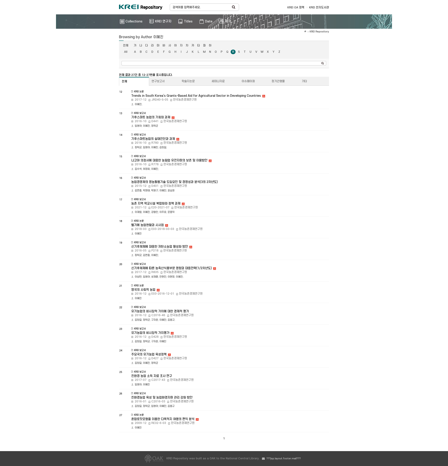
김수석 (138, 169)
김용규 (171, 319)
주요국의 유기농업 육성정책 (149, 354)
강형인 (154, 212)
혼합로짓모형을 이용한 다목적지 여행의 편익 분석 (162, 419)
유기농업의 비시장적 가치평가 (150, 333)
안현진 (162, 276)
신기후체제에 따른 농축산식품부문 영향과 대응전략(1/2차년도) (171, 268)
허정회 (146, 169)
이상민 (138, 276)
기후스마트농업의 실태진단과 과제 (153, 139)
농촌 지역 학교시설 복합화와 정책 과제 (155, 203)
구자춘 (154, 319)
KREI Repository (319, 31)
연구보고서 (158, 81)
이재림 (138, 212)
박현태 (146, 190)
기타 (304, 81)
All (125, 51)
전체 (125, 45)
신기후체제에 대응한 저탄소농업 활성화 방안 (159, 246)
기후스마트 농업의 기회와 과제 (150, 117)
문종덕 (171, 212)
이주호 (162, 212)
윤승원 (171, 190)
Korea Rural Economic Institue (140, 7)
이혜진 (138, 104)
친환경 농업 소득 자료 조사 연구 (151, 376)
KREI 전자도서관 (319, 7)
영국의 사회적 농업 (143, 289)
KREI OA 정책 (295, 7)
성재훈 (154, 276)
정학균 (154, 125)
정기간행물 (278, 81)
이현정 (171, 276)
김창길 (162, 147)
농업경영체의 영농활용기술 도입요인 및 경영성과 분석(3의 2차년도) (174, 182)
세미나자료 (218, 81)
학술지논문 (188, 81)
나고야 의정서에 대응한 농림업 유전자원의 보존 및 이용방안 (169, 160)
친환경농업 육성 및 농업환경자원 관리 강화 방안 (161, 397)
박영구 (154, 190)
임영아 (138, 125)
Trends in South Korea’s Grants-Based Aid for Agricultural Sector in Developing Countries (196, 95)
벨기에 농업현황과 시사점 (147, 225)
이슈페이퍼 (248, 81)
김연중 (138, 190)
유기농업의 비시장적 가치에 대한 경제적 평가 (160, 311)
